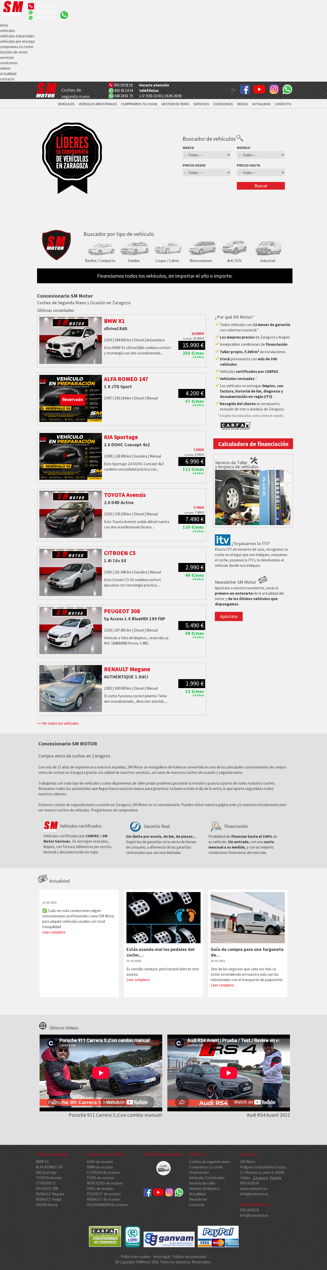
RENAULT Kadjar (49, 1199)
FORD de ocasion (100, 1177)
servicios (7, 57)
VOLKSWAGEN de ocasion (107, 1204)
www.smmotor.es (254, 1188)
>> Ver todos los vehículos (58, 723)
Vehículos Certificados (207, 1177)
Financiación (199, 1172)
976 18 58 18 (45, 5)
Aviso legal (161, 1256)
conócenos (9, 62)
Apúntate (229, 616)
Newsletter (198, 1199)
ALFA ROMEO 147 (49, 1167)
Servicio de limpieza (204, 1188)
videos (5, 68)
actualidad (8, 73)
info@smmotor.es (254, 1193)
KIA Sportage (46, 1172)
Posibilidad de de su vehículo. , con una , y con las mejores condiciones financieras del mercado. (242, 839)
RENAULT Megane (50, 1193)
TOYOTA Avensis (49, 1177)
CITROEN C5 (46, 1183)
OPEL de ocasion (100, 1188)
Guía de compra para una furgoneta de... (247, 952)
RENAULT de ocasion (103, 1199)
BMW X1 (42, 1161)
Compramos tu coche (206, 1167)
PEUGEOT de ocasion (104, 1193)
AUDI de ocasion (100, 1161)
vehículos (7, 30)
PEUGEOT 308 (47, 1188)
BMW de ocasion (100, 1167)
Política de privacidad (189, 1256)
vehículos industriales (17, 36)
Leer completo (53, 932)
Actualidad (197, 1193)
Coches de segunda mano (209, 1161)
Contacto (196, 1204)
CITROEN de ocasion (103, 1172)
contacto (7, 79)
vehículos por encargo (17, 41)
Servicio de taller (202, 1183)
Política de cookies (136, 1256)
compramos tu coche (16, 46)
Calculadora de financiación (253, 444)
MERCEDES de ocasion (105, 1183)
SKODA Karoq (46, 1204)
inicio (4, 25)
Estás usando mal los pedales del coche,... (160, 952)
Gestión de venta (13, 52)
